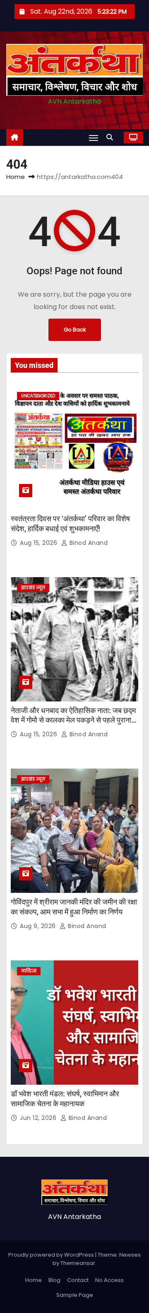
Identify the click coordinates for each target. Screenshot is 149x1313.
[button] (111, 137)
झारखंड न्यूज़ (33, 588)
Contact (78, 1280)
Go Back (75, 329)
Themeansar (77, 1263)
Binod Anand (87, 543)
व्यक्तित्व (28, 971)
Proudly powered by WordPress (51, 1255)
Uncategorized (38, 396)
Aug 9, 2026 (39, 926)
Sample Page (74, 1295)
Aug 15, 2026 (39, 543)
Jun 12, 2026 (39, 1118)
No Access (109, 1280)
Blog (54, 1280)
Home (15, 176)
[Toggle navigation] (93, 138)
